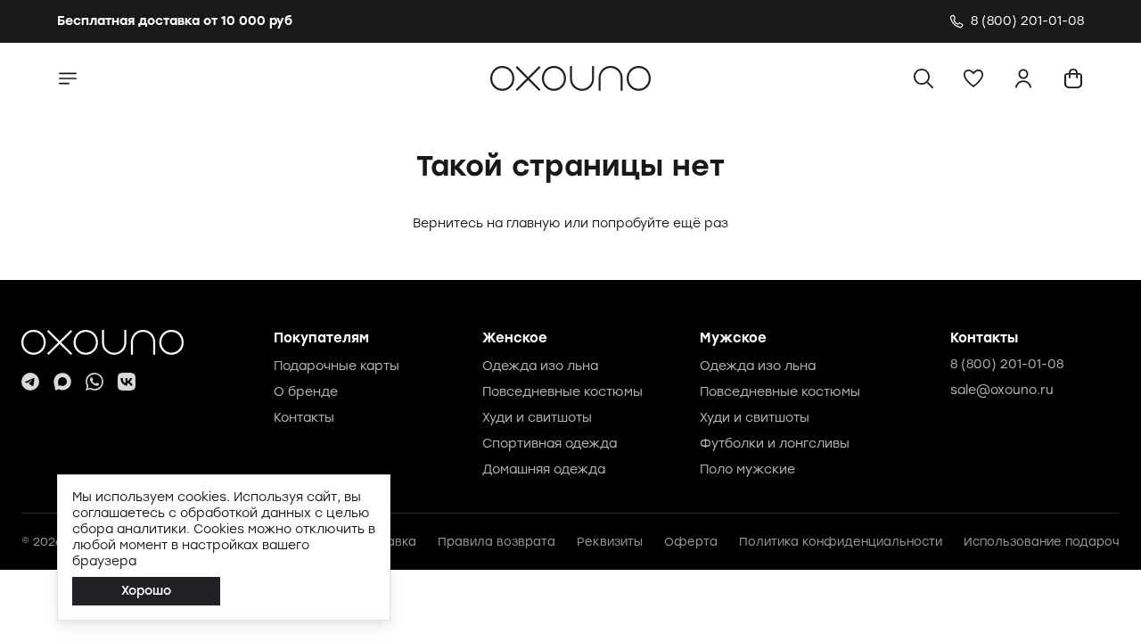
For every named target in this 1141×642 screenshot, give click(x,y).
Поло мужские (747, 469)
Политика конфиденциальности (840, 541)
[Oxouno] (102, 342)
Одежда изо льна (540, 366)
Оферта (691, 541)
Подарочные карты (336, 366)
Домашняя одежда (543, 469)
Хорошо (146, 590)
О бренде (306, 391)
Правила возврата (496, 541)
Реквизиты (610, 541)
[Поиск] (923, 78)
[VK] (126, 382)
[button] (973, 78)
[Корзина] (1073, 78)
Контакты (304, 417)
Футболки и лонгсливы (775, 443)
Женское (514, 338)
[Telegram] (30, 382)
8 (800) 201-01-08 (1006, 364)
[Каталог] (67, 78)
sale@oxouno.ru (1002, 390)
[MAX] (62, 382)
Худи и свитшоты (537, 417)
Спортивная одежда (549, 443)
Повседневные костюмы (562, 391)
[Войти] (1023, 78)
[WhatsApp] (94, 382)
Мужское (733, 338)
